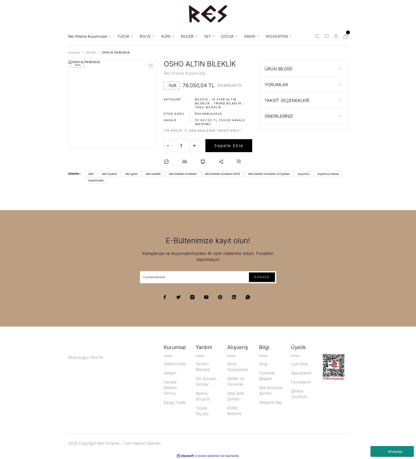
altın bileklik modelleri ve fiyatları (269, 174)
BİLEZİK (201, 99)
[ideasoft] (185, 456)
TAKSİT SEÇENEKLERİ (287, 100)
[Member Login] (336, 36)
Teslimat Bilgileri (267, 376)
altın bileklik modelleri (183, 174)
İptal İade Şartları (235, 396)
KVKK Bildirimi (234, 411)
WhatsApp (395, 451)
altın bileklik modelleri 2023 (222, 174)
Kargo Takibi (175, 402)
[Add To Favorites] (150, 66)
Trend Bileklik (228, 103)
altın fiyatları (109, 174)
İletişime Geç (270, 402)
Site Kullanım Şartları (271, 390)
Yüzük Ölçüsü (202, 411)
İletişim (170, 373)
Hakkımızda (175, 364)
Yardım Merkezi (203, 367)
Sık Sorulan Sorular (206, 381)
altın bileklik (153, 174)
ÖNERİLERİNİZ (279, 116)
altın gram (131, 174)
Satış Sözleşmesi (237, 367)
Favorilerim (301, 382)
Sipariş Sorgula (203, 396)
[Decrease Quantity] (168, 145)
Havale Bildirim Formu (170, 388)
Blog (263, 364)
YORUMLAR (276, 84)
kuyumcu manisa (328, 174)
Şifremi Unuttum (299, 394)
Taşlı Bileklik (208, 107)
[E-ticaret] (207, 456)
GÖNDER (262, 277)
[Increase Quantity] (194, 145)
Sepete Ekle (228, 145)
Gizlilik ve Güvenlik (235, 381)
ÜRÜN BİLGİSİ (278, 68)
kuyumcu (303, 174)
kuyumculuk (96, 180)
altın (91, 174)
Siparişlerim (301, 373)
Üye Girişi (299, 364)
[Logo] (208, 14)
